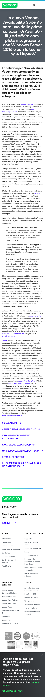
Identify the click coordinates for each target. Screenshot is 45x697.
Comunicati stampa (9, 556)
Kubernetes (6, 620)
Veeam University (31, 555)
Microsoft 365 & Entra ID (10, 612)
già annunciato (35, 315)
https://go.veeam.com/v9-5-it (13, 333)
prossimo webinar (9, 336)
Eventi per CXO (30, 594)
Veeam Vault (7, 607)
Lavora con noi (7, 545)
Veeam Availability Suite (27, 380)
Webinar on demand (32, 604)
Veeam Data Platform (10, 600)
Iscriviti (7, 523)
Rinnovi (27, 551)
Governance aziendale (11, 549)
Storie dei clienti (30, 608)
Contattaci (6, 552)
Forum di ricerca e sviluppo (31, 575)
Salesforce (6, 616)
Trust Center (7, 566)
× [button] (42, 655)
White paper (29, 601)
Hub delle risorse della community (33, 569)
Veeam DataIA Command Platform (9, 591)
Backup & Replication (10, 623)
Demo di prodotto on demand (32, 613)
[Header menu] (41, 5)
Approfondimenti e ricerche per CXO (31, 589)
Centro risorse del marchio (9, 561)
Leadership (6, 542)
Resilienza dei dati (9, 596)
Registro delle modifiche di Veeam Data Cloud (32, 561)
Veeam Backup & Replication (19, 383)
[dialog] (22, 674)
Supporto (28, 538)
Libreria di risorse (31, 597)
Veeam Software (26, 104)
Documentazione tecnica (31, 543)
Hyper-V (37, 193)
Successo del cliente (32, 548)
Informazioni (7, 538)
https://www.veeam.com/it (12, 415)
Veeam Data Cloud (9, 603)
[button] (22, 691)
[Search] (34, 5)
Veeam (4, 340)
